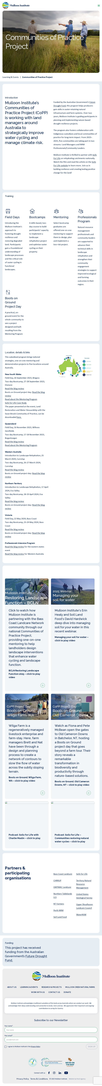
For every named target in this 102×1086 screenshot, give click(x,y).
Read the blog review (14, 388)
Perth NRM (58, 910)
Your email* (8, 1035)
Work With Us (38, 992)
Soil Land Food (60, 916)
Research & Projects (52, 987)
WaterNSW (81, 914)
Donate (67, 992)
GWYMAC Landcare (62, 887)
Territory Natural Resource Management (83, 884)
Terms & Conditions (39, 1078)
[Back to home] (16, 5)
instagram (54, 1073)
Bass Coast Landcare (62, 873)
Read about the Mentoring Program (21, 399)
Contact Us (54, 992)
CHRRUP (57, 880)
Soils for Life (81, 873)
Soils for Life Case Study (15, 402)
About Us (11, 987)
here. (19, 417)
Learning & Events (10, 77)
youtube (66, 1073)
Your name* (8, 1026)
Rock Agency (81, 1079)
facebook (49, 1073)
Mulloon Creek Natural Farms (80, 987)
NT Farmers (58, 903)
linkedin (60, 1073)
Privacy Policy (35, 1046)
